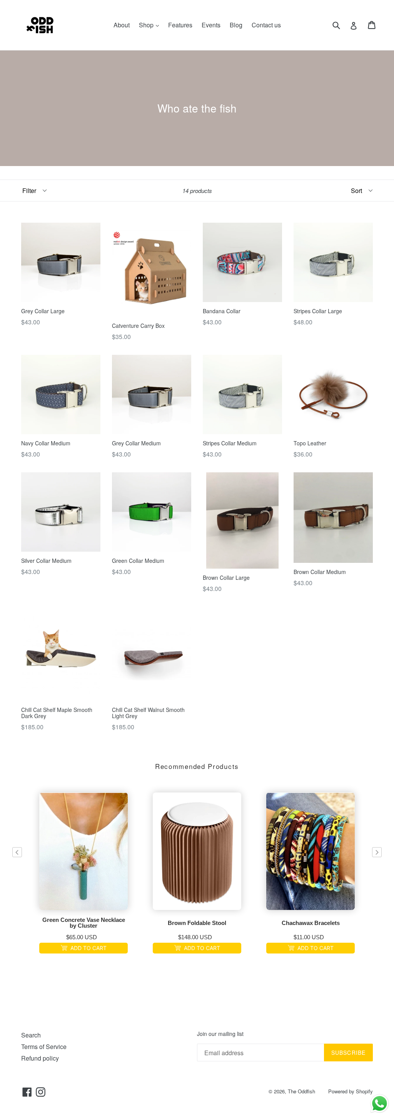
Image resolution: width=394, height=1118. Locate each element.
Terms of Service (44, 1046)
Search (31, 1035)
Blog (236, 24)
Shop (151, 24)
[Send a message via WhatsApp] (379, 1103)
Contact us (266, 24)
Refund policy (40, 1058)
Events (211, 24)
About (122, 24)
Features (180, 24)
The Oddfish (301, 1091)
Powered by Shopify (350, 1091)
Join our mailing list (220, 1034)
